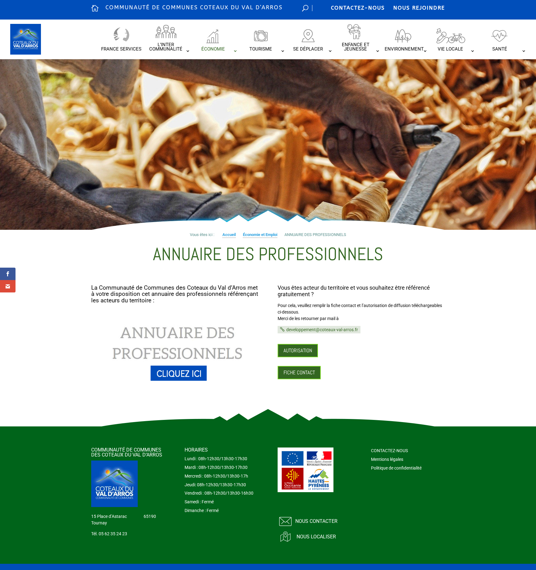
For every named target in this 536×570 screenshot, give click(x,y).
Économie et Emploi (260, 234)
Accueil (229, 234)
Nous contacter (316, 521)
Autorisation (298, 350)
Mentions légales (387, 459)
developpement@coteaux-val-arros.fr (322, 329)
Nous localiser (316, 537)
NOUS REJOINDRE (419, 8)
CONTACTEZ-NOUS (358, 8)
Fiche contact (299, 372)
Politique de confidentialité (396, 467)
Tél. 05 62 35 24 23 (109, 533)
